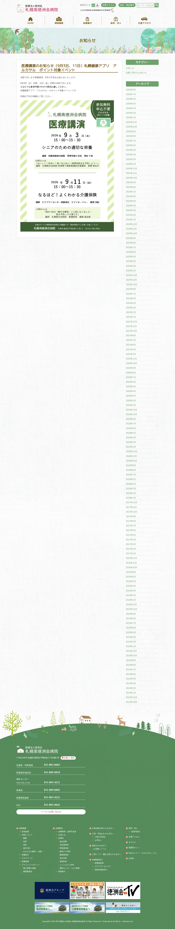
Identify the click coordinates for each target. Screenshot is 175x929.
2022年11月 (131, 280)
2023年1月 (131, 271)
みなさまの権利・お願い (33, 851)
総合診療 (63, 841)
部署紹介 (25, 855)
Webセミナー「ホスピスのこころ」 (143, 853)
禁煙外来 (63, 861)
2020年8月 (131, 373)
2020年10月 (131, 363)
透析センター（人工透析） (70, 868)
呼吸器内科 (64, 848)
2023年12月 (131, 224)
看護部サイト (134, 848)
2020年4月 (131, 391)
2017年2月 (131, 549)
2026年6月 (131, 99)
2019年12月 (131, 410)
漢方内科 (63, 858)
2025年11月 (131, 122)
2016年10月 (131, 567)
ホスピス (132, 842)
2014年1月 (131, 693)
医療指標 (25, 861)
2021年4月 (131, 349)
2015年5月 (131, 632)
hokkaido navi (127, 921)
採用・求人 (133, 828)
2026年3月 (131, 113)
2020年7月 (131, 377)
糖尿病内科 (64, 855)
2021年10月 (131, 331)
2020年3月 (131, 396)
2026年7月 (131, 94)
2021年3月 (131, 354)
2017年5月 (131, 535)
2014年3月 (131, 683)
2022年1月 (131, 317)
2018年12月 (131, 451)
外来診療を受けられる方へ (103, 828)
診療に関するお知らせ (136, 73)
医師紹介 (61, 871)
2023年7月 (131, 247)
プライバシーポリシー (31, 865)
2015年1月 (131, 646)
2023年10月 (131, 233)
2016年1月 (131, 600)
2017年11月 (131, 507)
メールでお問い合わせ (51, 812)
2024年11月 (131, 173)
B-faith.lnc (117, 921)
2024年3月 (131, 210)
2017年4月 (131, 540)
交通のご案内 (69, 758)
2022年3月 (131, 308)
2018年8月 (131, 470)
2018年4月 (131, 484)
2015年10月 (131, 609)
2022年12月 (131, 275)
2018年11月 (131, 456)
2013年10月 (131, 702)
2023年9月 (131, 238)
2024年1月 (131, 219)
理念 (25, 845)
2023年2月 (131, 266)
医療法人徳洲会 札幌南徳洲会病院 (72, 921)
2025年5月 (131, 150)
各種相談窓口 (97, 860)
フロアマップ (27, 858)
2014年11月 (131, 651)
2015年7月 (131, 623)
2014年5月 (131, 679)
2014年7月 (131, 669)
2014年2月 (131, 688)
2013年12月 (131, 697)
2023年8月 (131, 243)
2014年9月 (131, 660)
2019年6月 (131, 428)
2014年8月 (131, 665)
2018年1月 (131, 498)
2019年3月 (131, 442)
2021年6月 (131, 345)
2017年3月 (131, 544)
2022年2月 (131, 312)
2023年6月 (131, 252)
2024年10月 (131, 178)
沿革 (25, 841)
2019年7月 (131, 424)
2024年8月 (131, 187)
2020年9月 (131, 368)
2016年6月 (131, 581)
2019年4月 (131, 437)
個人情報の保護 (29, 868)
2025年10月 (131, 127)
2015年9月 (131, 614)
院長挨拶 (25, 832)
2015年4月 (131, 637)
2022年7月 (131, 294)
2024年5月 (131, 201)
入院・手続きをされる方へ (103, 834)
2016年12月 (131, 558)
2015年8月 (131, 618)
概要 (25, 838)
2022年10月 (131, 284)
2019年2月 (131, 447)
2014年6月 (131, 674)
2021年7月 (131, 340)
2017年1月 (131, 553)
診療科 (61, 838)
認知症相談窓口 (101, 870)
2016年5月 (131, 586)
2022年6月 (131, 298)
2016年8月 (131, 577)
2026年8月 (131, 90)
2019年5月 (131, 433)
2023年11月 (131, 229)
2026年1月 (131, 117)
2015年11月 (131, 604)
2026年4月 (131, 108)
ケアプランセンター (103, 866)
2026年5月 (131, 104)
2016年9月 (131, 572)
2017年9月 (131, 516)
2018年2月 (131, 493)
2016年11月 (131, 563)
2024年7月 (131, 192)
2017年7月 (131, 526)
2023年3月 (131, 261)
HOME (131, 858)
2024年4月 (131, 206)
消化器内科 (64, 845)
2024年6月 (131, 196)
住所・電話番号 (127, 5)
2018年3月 (131, 489)
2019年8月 (131, 419)
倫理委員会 (27, 871)
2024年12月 (131, 168)
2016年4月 (131, 591)
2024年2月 (131, 215)
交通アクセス (108, 5)
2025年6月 (131, 145)
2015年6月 (131, 628)
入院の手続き (100, 837)
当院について (27, 835)
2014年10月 (131, 655)
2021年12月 (131, 322)
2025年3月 (131, 159)
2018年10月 (131, 461)
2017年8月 (131, 521)
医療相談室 (99, 863)
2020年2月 (131, 400)
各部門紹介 (135, 832)
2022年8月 (131, 289)
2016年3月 (131, 595)
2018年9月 (131, 465)
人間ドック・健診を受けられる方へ (106, 854)
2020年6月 (131, 382)
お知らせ (130, 68)
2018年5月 (131, 479)
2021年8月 (131, 335)
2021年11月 (131, 326)
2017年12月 (131, 502)
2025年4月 (131, 154)
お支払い (98, 840)
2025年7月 (131, 141)
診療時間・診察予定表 (67, 832)
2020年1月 (131, 405)
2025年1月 (131, 164)
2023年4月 (131, 257)
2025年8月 (131, 136)
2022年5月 (131, 303)
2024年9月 (131, 182)
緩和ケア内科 (65, 851)
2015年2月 (131, 641)
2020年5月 (131, 386)
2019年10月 (131, 414)
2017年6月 (131, 530)
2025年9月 (131, 131)
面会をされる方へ (99, 845)
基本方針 (26, 848)
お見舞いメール (100, 849)
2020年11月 (131, 359)
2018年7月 (131, 475)
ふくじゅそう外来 (67, 865)
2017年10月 (131, 512)
